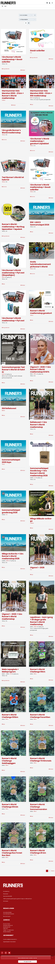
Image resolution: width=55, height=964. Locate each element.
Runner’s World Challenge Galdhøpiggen (9, 761)
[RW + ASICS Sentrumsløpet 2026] (41, 211)
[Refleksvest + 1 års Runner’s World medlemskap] (41, 404)
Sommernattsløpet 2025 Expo (11, 461)
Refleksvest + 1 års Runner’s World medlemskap (38, 424)
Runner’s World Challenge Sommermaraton (38, 807)
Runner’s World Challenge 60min (10, 805)
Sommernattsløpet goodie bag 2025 (11, 511)
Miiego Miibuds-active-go (41, 519)
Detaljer (23, 70)
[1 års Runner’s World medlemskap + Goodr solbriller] (13, 41)
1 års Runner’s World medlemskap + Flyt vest (13, 319)
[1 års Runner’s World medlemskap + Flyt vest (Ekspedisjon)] (13, 255)
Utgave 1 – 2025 (37, 567)
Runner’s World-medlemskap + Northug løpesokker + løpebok (13, 226)
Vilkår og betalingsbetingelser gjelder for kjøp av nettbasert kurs (17, 898)
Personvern (5, 893)
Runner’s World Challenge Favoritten (40, 715)
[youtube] (9, 952)
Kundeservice (6, 891)
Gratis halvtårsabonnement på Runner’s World (40, 264)
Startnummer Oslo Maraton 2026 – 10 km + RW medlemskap (41, 93)
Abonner (5, 139)
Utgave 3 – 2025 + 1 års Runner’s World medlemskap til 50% (40, 369)
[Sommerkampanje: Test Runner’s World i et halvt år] (13, 349)
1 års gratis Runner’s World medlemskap (11, 131)
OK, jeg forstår (27, 961)
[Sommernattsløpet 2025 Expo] (13, 448)
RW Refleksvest (9, 408)
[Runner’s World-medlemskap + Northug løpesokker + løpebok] (13, 212)
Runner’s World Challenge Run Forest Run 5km (12, 853)
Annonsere (5, 901)
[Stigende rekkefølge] (35, 15)
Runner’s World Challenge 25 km (38, 851)
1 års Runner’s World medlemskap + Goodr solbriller (12, 59)
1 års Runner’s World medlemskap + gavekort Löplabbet (39, 141)
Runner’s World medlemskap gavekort (41, 311)
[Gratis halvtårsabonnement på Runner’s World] (41, 250)
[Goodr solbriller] (41, 38)
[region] (27, 960)
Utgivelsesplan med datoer (9, 941)
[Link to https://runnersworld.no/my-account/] (49, 2)
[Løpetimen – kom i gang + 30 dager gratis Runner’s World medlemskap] (41, 598)
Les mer (35, 958)
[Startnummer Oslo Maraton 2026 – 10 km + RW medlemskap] (41, 81)
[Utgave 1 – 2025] (41, 549)
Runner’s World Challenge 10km (37, 670)
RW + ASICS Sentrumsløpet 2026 (39, 223)
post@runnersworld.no (12, 939)
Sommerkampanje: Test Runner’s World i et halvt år (13, 369)
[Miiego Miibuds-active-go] (41, 503)
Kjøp (32, 104)
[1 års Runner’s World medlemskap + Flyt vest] (13, 303)
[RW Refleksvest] (13, 397)
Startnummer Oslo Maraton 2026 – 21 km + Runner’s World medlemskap (13, 94)
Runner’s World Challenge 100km (10, 715)
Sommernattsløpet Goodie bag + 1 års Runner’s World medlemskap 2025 (39, 472)
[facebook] (2, 952)
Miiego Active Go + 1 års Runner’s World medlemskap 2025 (12, 556)
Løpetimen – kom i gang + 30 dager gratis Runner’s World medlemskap (41, 621)
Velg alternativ (6, 68)
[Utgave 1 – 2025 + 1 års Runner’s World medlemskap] (13, 596)
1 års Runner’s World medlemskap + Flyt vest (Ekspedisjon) (13, 272)
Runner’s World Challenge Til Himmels (40, 759)
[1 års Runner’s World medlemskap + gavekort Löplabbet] (41, 123)
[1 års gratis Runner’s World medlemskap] (13, 119)
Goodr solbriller (37, 50)
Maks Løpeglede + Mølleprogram (10, 670)
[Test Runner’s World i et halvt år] (13, 166)
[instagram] (5, 952)
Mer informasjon (7, 916)
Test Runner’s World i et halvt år (13, 178)
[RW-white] (13, 884)
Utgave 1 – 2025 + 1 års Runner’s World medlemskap (12, 616)
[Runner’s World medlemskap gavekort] (41, 299)
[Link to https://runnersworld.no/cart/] (47, 2)
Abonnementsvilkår (7, 896)
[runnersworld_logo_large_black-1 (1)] (8, 2)
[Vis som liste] (28, 23)
